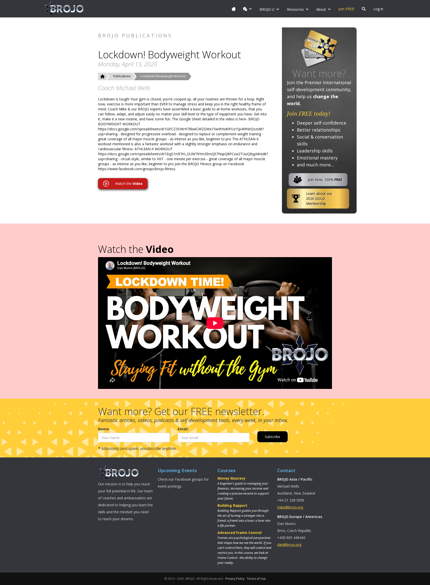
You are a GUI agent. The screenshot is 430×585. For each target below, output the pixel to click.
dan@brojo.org (289, 544)
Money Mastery (231, 478)
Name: (104, 429)
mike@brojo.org (290, 507)
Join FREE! (346, 8)
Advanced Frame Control (239, 532)
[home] (64, 8)
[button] (247, 8)
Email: (183, 429)
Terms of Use (256, 579)
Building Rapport (232, 505)
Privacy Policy (234, 579)
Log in (378, 8)
